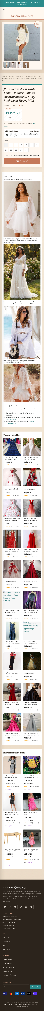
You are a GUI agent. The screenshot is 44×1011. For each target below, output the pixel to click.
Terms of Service (8, 967)
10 (21, 145)
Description (8, 176)
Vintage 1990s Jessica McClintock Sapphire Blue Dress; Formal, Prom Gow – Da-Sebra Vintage (12, 642)
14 (31, 145)
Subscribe (35, 987)
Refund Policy (7, 959)
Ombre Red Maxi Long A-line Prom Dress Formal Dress (31, 519)
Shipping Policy (8, 971)
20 (11, 150)
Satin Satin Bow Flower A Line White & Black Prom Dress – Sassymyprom (31, 703)
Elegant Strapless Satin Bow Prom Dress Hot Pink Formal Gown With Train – (11, 734)
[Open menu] (3, 9)
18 (6, 150)
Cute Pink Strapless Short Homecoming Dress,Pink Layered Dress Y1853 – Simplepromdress (31, 850)
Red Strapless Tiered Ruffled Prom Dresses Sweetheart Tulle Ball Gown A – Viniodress (10, 581)
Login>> (10, 789)
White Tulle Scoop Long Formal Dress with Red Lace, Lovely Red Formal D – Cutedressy (12, 489)
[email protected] (11, 419)
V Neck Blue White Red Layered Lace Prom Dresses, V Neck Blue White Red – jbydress (11, 458)
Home (3, 76)
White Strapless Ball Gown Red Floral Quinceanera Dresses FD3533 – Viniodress (12, 519)
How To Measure (35, 155)
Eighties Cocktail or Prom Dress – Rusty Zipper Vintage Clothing (11, 611)
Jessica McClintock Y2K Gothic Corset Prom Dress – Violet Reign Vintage (31, 611)
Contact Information (10, 975)
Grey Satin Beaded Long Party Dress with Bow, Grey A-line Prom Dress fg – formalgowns (31, 734)
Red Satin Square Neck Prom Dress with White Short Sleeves (30, 581)
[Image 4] (26, 65)
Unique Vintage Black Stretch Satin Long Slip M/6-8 (11, 813)
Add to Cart (22, 161)
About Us (6, 937)
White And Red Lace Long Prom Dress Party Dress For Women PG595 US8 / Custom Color (31, 550)
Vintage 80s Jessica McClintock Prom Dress (11, 672)
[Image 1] (7, 65)
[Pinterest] (31, 907)
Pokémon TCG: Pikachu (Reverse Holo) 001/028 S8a (31, 777)
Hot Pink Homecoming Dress (30, 813)
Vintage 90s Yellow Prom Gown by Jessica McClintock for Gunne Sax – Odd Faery (31, 673)
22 (16, 150)
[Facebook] (5, 907)
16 (36, 145)
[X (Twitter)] (26, 907)
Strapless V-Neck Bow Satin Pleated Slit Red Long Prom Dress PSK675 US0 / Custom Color (12, 703)
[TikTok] (21, 907)
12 (26, 145)
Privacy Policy (7, 963)
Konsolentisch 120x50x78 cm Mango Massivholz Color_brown (12, 850)
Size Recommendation (21, 155)
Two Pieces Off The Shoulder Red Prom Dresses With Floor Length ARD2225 (31, 489)
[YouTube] (15, 907)
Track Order (7, 949)
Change (36, 131)
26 (26, 150)
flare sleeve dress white (15, 76)
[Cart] (40, 9)
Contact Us (6, 941)
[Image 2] (13, 65)
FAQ (4, 945)
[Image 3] (20, 65)
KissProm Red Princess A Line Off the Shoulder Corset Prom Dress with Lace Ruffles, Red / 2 (11, 550)
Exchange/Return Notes (12, 406)
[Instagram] (10, 907)
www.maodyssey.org (22, 16)
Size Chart (9, 155)
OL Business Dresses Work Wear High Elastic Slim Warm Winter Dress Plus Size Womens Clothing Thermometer (11, 777)
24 (21, 150)
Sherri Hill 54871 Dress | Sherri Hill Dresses (31, 458)
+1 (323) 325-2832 (9, 922)
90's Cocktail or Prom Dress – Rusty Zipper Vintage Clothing (30, 642)
